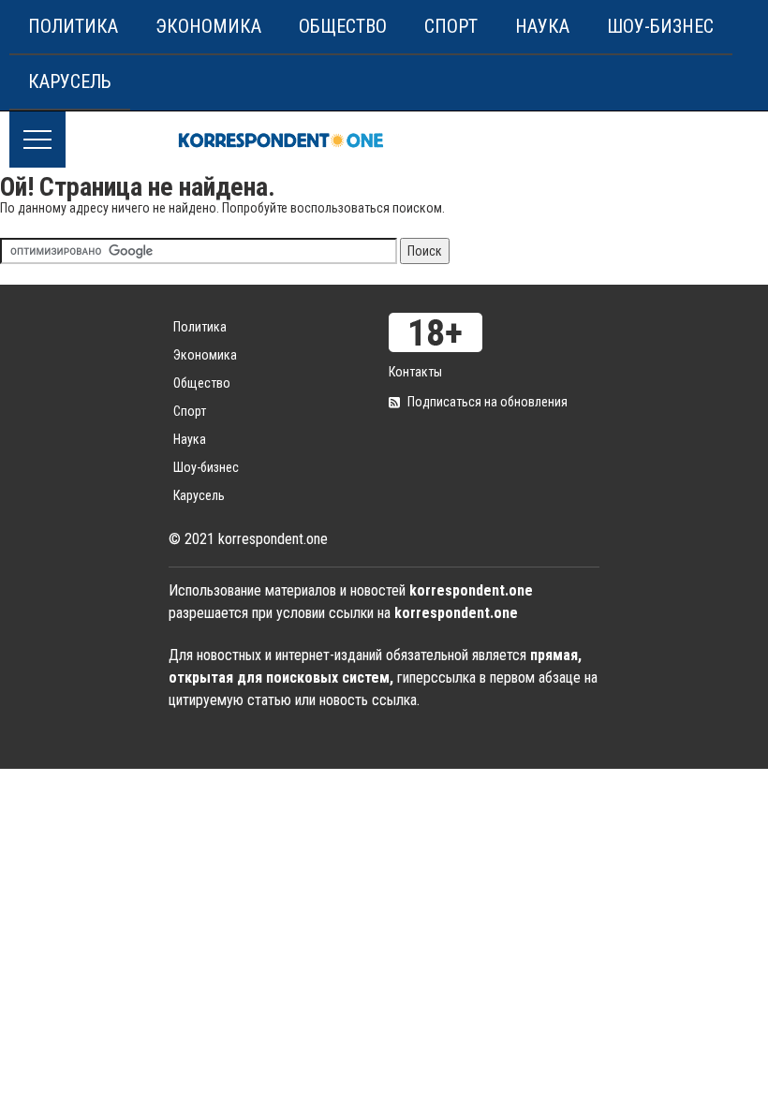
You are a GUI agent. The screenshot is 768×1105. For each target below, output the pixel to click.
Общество (343, 26)
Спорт (451, 26)
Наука (542, 26)
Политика (73, 26)
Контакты (415, 371)
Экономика (208, 26)
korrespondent (281, 139)
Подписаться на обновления (487, 401)
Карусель (69, 81)
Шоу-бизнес (660, 26)
